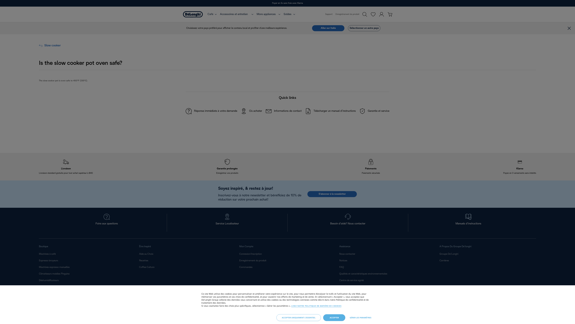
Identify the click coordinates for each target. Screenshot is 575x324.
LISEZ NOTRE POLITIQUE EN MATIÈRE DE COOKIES (316, 306)
